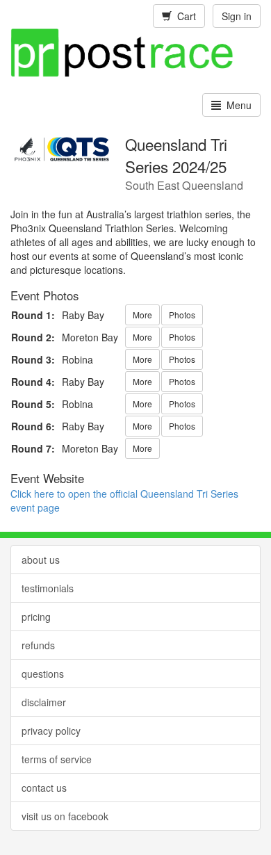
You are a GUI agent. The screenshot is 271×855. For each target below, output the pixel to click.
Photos (182, 314)
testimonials (48, 588)
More (142, 314)
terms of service (57, 759)
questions (43, 674)
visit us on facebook (65, 816)
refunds (38, 645)
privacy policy (51, 731)
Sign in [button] (237, 16)
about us (41, 560)
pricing (36, 617)
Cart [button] (184, 16)
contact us (44, 788)
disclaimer (44, 702)
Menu (236, 105)
